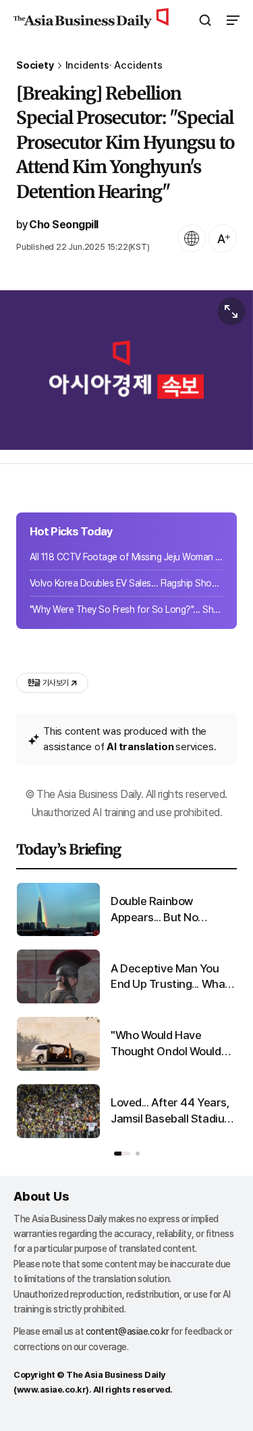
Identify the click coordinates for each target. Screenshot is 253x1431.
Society (35, 66)
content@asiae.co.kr (127, 1331)
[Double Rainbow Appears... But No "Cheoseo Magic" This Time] (58, 933)
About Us (41, 1196)
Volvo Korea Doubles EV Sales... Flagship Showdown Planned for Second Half (126, 583)
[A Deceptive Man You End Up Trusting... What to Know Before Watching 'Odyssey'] (58, 1000)
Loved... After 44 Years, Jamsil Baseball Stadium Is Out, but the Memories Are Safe (173, 1111)
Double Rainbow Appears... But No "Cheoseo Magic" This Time (167, 910)
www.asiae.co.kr (51, 1390)
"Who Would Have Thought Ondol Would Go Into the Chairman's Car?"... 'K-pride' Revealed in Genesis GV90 (169, 1044)
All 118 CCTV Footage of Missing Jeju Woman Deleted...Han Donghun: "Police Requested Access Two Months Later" (126, 557)
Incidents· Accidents (114, 66)
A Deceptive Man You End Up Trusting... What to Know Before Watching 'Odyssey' (170, 977)
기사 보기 (48, 683)
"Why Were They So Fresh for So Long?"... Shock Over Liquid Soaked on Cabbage (126, 609)
